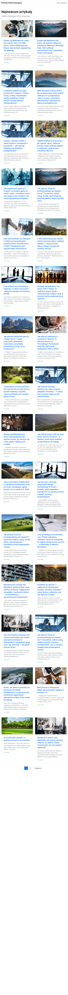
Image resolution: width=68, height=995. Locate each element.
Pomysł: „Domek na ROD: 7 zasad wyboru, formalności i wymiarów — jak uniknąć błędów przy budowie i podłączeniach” (16, 146)
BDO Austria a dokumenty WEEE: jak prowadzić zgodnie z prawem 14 (50, 690)
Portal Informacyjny (11, 2)
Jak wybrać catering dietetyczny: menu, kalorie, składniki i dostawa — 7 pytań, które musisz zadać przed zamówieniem (50, 392)
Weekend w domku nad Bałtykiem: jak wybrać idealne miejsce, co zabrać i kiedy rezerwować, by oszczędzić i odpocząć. (50, 743)
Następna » (38, 768)
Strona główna (62, 3)
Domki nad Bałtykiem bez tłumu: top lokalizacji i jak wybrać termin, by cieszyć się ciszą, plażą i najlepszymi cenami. (16, 439)
